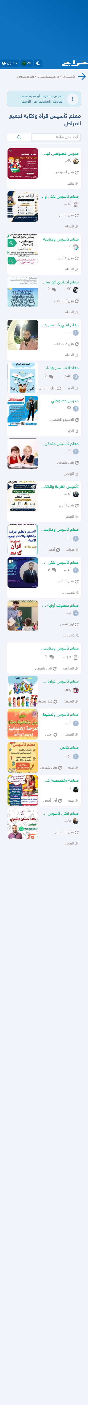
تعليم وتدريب (25, 76)
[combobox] (56, 137)
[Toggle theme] (38, 63)
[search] (19, 137)
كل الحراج (69, 76)
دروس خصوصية (48, 76)
